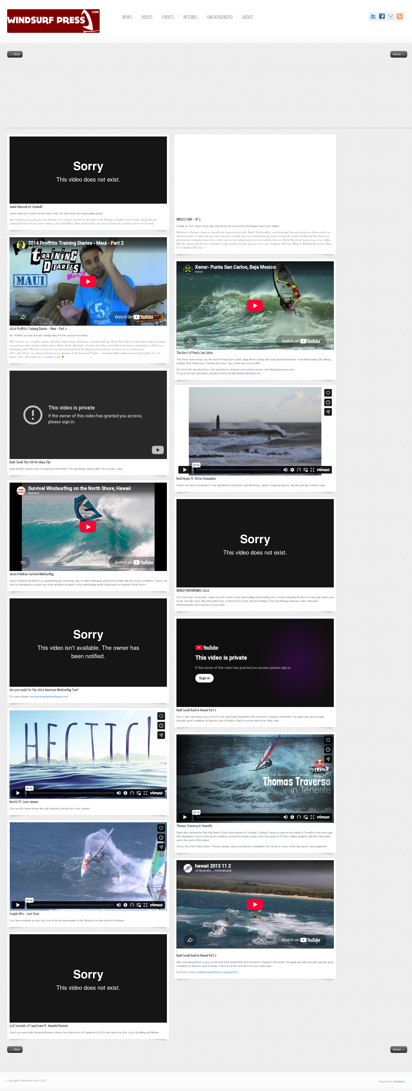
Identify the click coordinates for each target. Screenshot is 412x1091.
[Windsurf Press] (63, 32)
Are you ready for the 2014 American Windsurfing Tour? (44, 690)
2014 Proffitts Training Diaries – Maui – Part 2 (38, 329)
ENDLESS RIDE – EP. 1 (188, 219)
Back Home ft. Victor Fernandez (196, 478)
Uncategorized (220, 17)
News (127, 17)
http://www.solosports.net (245, 373)
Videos (147, 17)
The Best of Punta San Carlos (194, 353)
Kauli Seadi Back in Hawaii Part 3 (196, 710)
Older (15, 54)
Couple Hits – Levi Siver (24, 914)
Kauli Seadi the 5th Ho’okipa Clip (30, 462)
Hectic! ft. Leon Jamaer (24, 802)
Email (391, 16)
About (247, 17)
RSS (399, 16)
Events (168, 17)
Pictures (191, 17)
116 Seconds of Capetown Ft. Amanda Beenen (39, 1026)
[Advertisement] (208, 94)
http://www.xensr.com (281, 369)
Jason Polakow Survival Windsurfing (32, 574)
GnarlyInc (399, 1081)
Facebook (382, 16)
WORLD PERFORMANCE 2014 (192, 590)
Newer (399, 54)
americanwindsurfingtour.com (51, 696)
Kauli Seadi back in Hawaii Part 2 (196, 955)
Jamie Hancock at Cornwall (26, 207)
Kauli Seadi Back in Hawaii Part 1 (219, 972)
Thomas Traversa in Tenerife (194, 826)
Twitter (373, 16)
